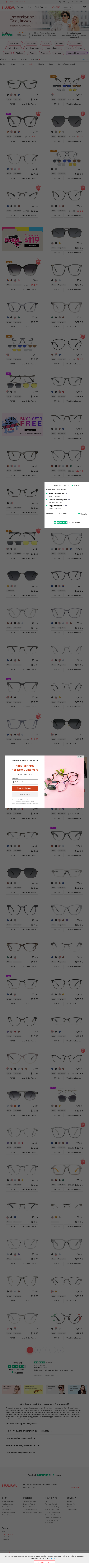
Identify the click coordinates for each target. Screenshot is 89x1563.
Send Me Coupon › (25, 788)
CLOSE (80, 756)
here (37, 803)
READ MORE (53, 1558)
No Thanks (25, 794)
